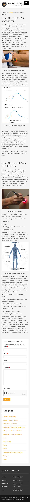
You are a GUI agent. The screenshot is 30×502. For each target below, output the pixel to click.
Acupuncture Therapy (9, 416)
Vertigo (5, 456)
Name (5, 346)
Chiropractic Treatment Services (12, 434)
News (5, 445)
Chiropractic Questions (10, 423)
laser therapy (7, 441)
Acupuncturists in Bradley (10, 420)
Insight (5, 438)
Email (5, 353)
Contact (22, 499)
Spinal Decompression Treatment (13, 452)
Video (5, 459)
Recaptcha (6, 388)
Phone (5, 360)
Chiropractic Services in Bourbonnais (14, 427)
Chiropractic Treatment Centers (12, 431)
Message (6, 367)
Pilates (5, 448)
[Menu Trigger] (26, 3)
